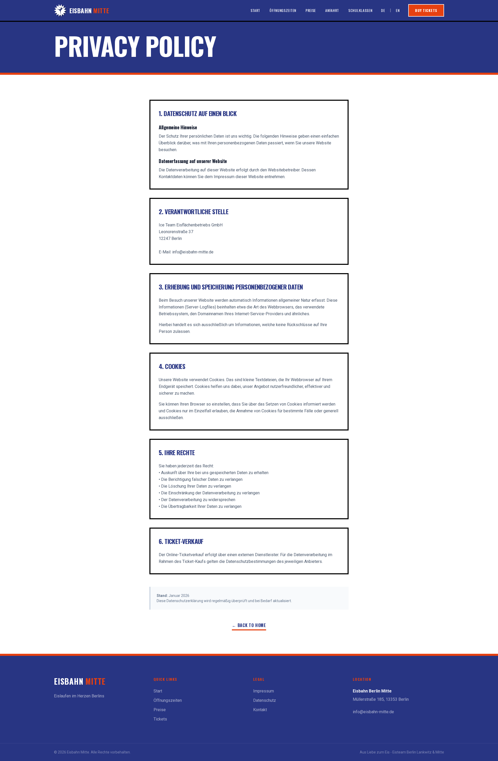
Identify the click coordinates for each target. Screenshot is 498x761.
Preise (311, 10)
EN (397, 10)
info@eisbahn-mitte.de (373, 711)
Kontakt (260, 709)
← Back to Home (249, 625)
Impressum (263, 691)
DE (383, 10)
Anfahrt (332, 10)
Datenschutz (264, 700)
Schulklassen (360, 10)
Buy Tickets (426, 10)
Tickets (160, 719)
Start (255, 10)
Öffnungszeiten (282, 10)
